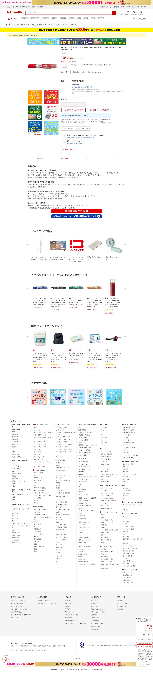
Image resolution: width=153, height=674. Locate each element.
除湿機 (13, 486)
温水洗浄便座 (37, 539)
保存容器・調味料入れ (84, 435)
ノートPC (36, 475)
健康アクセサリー (83, 561)
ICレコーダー (37, 449)
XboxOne (81, 471)
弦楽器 (58, 485)
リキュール (104, 437)
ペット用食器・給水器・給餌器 (109, 530)
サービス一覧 (64, 669)
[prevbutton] (28, 245)
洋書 (57, 542)
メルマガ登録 (94, 618)
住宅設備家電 (15, 454)
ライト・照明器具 (17, 457)
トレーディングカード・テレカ (109, 474)
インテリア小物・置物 (129, 566)
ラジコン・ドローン (106, 464)
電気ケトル (15, 518)
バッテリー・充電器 (61, 442)
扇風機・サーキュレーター (19, 481)
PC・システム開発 (61, 539)
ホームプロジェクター (40, 442)
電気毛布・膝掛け (17, 473)
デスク (125, 534)
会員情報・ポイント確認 (71, 615)
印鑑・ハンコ (127, 466)
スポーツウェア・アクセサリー (132, 455)
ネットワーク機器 (39, 490)
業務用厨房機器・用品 (84, 447)
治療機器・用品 (82, 503)
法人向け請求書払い (70, 620)
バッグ (125, 507)
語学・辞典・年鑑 (61, 534)
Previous (25, 42)
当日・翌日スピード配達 (18, 600)
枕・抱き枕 (126, 521)
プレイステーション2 (84, 481)
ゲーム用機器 (37, 498)
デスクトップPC (38, 473)
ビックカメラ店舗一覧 (126, 7)
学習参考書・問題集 (61, 527)
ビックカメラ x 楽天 (12, 7)
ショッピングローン (16, 606)
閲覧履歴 (67, 606)
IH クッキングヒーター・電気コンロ (21, 526)
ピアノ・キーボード (61, 463)
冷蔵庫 (79, 18)
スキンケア (81, 525)
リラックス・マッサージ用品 (86, 564)
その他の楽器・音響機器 (63, 493)
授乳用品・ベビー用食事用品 (109, 501)
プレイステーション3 (84, 479)
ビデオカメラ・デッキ (40, 444)
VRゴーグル (59, 456)
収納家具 (125, 543)
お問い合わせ (94, 629)
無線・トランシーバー (40, 459)
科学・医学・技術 (61, 537)
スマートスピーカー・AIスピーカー (43, 463)
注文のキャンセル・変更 (98, 609)
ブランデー (104, 442)
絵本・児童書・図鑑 (61, 502)
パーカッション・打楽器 (63, 480)
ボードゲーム (104, 471)
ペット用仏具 (104, 537)
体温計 (36, 551)
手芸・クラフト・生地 (129, 474)
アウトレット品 (127, 572)
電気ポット (15, 516)
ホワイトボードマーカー (70, 25)
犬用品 (102, 517)
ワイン (102, 430)
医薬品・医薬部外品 (84, 501)
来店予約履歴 (68, 618)
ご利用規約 (120, 609)
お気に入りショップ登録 (98, 612)
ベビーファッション (106, 491)
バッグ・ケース (127, 440)
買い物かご (68, 600)
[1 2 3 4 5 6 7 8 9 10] (68, 72)
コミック (58, 499)
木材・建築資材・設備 (107, 559)
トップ (8, 25)
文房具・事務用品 (37, 25)
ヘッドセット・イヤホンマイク (65, 444)
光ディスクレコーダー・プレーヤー (43, 438)
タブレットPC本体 (61, 430)
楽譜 (57, 512)
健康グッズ (81, 559)
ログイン (135, 19)
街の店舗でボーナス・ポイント (47, 603)
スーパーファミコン (84, 494)
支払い (93, 603)
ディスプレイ (37, 480)
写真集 (58, 549)
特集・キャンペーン (44, 600)
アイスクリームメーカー (18, 543)
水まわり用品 (82, 455)
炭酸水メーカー (16, 530)
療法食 (102, 542)
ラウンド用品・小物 (128, 442)
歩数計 (36, 544)
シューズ (125, 437)
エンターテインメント (62, 504)
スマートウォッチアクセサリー (65, 449)
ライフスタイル (60, 519)
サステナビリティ (86, 669)
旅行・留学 (59, 507)
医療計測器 (81, 516)
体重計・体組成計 (39, 546)
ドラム (58, 473)
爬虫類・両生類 (105, 532)
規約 (110, 122)
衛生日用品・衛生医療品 (85, 506)
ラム (102, 435)
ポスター (58, 552)
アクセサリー (60, 478)
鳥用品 (102, 527)
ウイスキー (104, 427)
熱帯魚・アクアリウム (107, 522)
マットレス (126, 519)
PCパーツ (36, 500)
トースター (15, 502)
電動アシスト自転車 (128, 430)
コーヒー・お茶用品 (84, 450)
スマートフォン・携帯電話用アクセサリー (65, 433)
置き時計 (125, 496)
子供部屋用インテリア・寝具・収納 (132, 540)
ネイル (80, 535)
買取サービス (14, 618)
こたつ (13, 471)
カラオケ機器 (60, 490)
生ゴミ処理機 (15, 540)
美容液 (80, 532)
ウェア (125, 445)
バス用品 (125, 476)
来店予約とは (104, 122)
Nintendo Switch (83, 461)
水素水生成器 (15, 538)
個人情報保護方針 (122, 606)
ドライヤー (45, 18)
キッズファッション (106, 488)
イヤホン (54, 18)
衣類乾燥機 (15, 437)
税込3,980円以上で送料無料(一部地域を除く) (32, 7)
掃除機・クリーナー (17, 444)
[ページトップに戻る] (150, 417)
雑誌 (57, 522)
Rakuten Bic (15, 12)
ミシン (13, 449)
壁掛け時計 (126, 493)
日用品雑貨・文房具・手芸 (21, 25)
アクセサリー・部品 (39, 457)
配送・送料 (94, 600)
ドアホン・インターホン (107, 551)
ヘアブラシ (37, 512)
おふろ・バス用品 (106, 496)
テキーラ (103, 445)
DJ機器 (58, 483)
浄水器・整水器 (16, 535)
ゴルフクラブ (127, 435)
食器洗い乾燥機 (16, 532)
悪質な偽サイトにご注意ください (37, 650)
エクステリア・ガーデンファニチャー (110, 565)
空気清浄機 (63, 18)
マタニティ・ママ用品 (107, 493)
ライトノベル (60, 544)
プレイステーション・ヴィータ (87, 476)
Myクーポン (68, 612)
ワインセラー (15, 521)
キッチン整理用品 (83, 440)
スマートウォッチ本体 (62, 447)
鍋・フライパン (82, 427)
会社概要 (137, 7)
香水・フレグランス (84, 542)
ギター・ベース (60, 475)
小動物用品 (104, 525)
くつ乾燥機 (15, 442)
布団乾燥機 (15, 439)
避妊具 (80, 508)
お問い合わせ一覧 (74, 669)
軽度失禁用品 (82, 518)
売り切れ (73, 104)
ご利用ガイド (104, 7)
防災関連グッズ (105, 556)
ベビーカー (104, 503)
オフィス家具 (127, 563)
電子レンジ (101, 18)
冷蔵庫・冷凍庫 (16, 429)
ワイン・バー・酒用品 (84, 452)
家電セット (24, 18)
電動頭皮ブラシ (38, 529)
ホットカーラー (38, 524)
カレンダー (59, 517)
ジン (102, 432)
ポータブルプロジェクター (41, 466)
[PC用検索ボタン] (114, 13)
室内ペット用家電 (106, 540)
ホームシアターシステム (41, 447)
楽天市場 (143, 7)
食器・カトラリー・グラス (85, 432)
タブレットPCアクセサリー (64, 437)
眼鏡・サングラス (128, 457)
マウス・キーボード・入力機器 (42, 495)
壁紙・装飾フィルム (128, 553)
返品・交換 (94, 606)
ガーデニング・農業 (106, 561)
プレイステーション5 (84, 464)
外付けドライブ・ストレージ (42, 493)
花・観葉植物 (104, 568)
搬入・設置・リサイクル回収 (19, 609)
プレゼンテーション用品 (52, 25)
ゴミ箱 (125, 558)
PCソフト (36, 503)
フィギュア (104, 461)
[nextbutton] (125, 245)
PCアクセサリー (38, 478)
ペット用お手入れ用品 (107, 520)
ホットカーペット (17, 468)
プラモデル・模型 (106, 459)
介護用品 (80, 513)
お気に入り (68, 603)
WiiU (79, 484)
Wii (79, 486)
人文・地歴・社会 (61, 524)
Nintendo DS (82, 489)
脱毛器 (36, 521)
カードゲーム (104, 469)
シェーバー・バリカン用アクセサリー (43, 518)
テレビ (93, 18)
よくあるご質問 (114, 7)
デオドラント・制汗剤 (84, 537)
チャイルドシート (106, 506)
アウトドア (126, 452)
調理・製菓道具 (82, 430)
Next (127, 42)
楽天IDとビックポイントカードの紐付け (76, 623)
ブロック (103, 479)
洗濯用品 (125, 471)
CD (57, 561)
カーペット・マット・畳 (130, 548)
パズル (102, 466)
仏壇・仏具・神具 (128, 582)
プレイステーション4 (84, 466)
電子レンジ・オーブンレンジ (20, 494)
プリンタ (36, 483)
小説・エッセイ (60, 529)
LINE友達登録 (95, 620)
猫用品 (102, 515)
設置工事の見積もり (16, 612)
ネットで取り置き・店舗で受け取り (21, 615)
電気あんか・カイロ (17, 476)
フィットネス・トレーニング (131, 447)
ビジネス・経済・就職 (62, 514)
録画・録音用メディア (40, 435)
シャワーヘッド (38, 531)
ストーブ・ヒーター (17, 466)
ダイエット (81, 551)
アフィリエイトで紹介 (97, 623)
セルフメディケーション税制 (19, 650)
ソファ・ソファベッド (129, 526)
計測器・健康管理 (83, 554)
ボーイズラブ (60, 532)
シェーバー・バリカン (40, 514)
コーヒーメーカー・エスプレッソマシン (21, 505)
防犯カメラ (104, 554)
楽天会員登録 (142, 19)
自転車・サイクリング (129, 427)
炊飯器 (13, 497)
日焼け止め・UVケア (84, 540)
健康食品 (80, 556)
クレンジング (82, 530)
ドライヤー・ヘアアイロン (41, 509)
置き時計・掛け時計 (128, 551)
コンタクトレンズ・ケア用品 (86, 511)
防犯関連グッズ (127, 575)
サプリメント (82, 549)
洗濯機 (86, 18)
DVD (57, 564)
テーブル (125, 531)
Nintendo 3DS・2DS (84, 469)
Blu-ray (58, 559)
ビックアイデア (35, 18)
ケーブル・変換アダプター (63, 439)
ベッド (125, 524)
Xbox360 (81, 474)
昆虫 (102, 535)
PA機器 (58, 465)
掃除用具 (125, 469)
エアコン (71, 18)
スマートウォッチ (128, 498)
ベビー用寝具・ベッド (107, 498)
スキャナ (36, 485)
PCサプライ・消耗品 (40, 488)
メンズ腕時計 (127, 488)
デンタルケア (37, 526)
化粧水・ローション (84, 527)
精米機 (13, 499)
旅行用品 (125, 510)
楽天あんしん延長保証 (17, 603)
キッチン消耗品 (82, 437)
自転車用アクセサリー (129, 432)
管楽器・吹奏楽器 (61, 470)
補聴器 (36, 536)
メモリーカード (38, 454)
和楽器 (58, 488)
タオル (125, 481)
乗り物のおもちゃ (106, 456)
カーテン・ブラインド (129, 546)
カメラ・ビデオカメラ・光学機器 (43, 432)
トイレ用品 (126, 479)
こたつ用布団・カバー (129, 561)
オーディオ (37, 430)
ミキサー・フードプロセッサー (20, 523)
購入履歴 (67, 609)
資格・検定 (59, 547)
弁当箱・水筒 (82, 442)
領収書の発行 (94, 615)
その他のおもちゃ (106, 481)
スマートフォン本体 (61, 427)
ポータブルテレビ (39, 452)
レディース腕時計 (128, 491)
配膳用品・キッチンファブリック (87, 445)
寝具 (124, 516)
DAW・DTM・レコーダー (63, 468)
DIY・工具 (104, 549)
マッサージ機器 (38, 534)
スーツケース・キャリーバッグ (132, 505)
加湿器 (13, 483)
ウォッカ (103, 440)
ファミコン (81, 491)
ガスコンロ (15, 513)
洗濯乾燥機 (15, 434)
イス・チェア (127, 536)
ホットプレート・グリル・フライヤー (21, 510)
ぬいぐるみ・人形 (106, 451)
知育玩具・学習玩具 (106, 454)
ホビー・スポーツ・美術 (63, 509)
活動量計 (36, 541)
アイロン (14, 447)
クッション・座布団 (128, 529)
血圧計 (36, 549)
